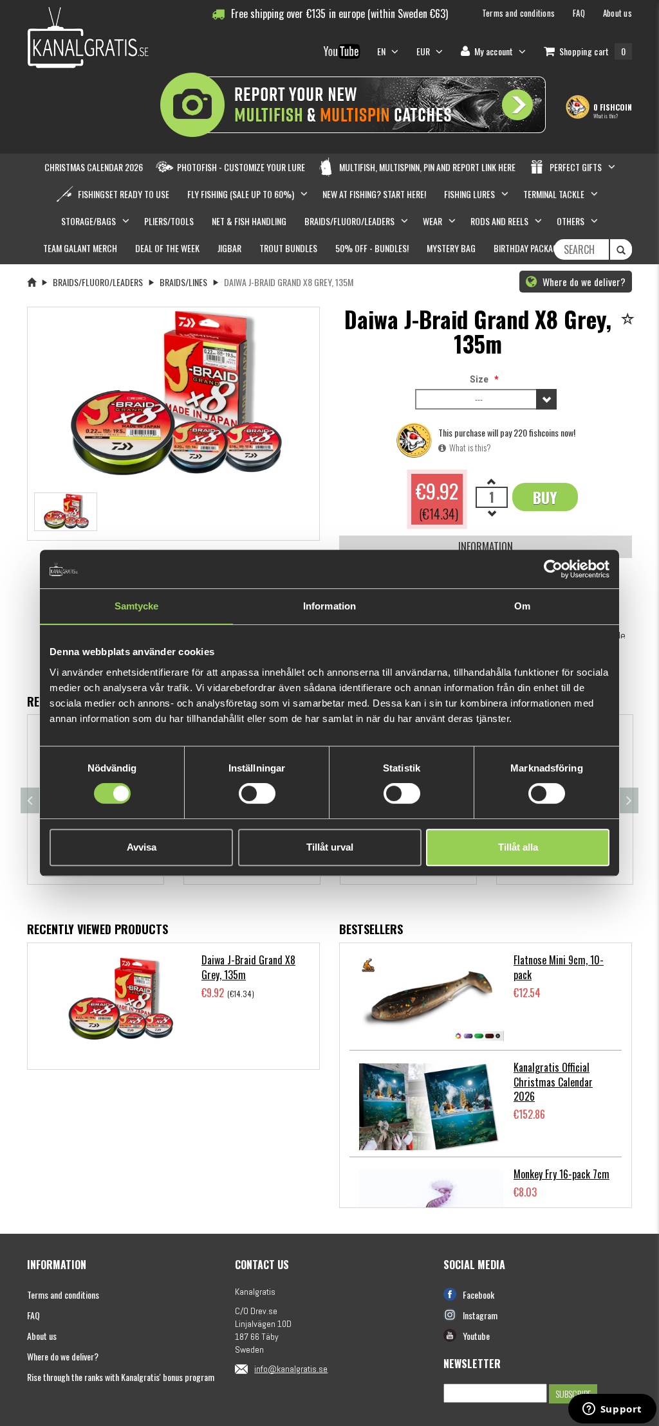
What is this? (605, 116)
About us (42, 1335)
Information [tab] (329, 605)
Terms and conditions (63, 1294)
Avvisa (141, 847)
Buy (545, 497)
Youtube (476, 1335)
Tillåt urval (329, 847)
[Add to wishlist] (629, 320)
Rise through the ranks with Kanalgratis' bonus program (120, 1377)
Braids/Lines (183, 282)
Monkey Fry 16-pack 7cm (561, 1174)
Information (485, 546)
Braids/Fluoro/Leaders (98, 282)
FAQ (33, 1315)
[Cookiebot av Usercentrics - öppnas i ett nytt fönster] (553, 569)
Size (479, 379)
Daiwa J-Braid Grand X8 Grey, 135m (248, 967)
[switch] (257, 793)
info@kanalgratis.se (291, 1369)
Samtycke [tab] (137, 605)
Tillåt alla (518, 847)
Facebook (478, 1294)
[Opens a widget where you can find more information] (612, 1410)
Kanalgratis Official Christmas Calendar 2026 (553, 1082)
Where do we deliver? (583, 282)
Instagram (480, 1315)
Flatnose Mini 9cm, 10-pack (559, 967)
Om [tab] (522, 605)
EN (382, 51)
